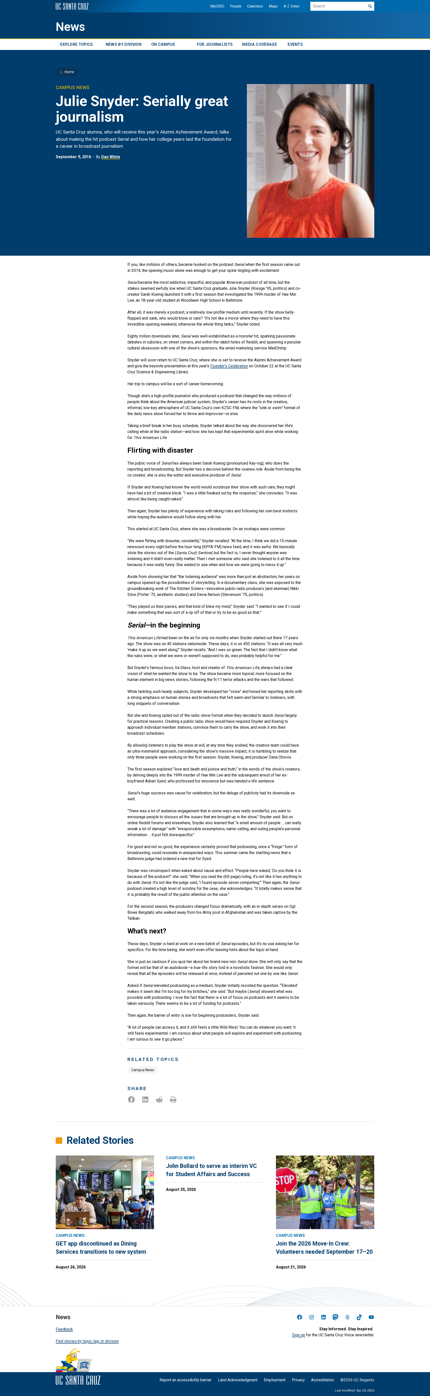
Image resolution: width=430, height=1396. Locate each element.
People (235, 6)
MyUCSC (217, 6)
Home (69, 72)
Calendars (255, 6)
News (70, 27)
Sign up (298, 1335)
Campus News (142, 1070)
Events (295, 44)
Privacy (298, 1380)
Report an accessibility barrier (186, 1380)
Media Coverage (259, 44)
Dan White (110, 156)
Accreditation (322, 1380)
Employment (274, 1380)
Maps (273, 6)
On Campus (163, 44)
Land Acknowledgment (238, 1380)
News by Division (123, 44)
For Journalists (215, 44)
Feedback (64, 1329)
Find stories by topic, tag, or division (87, 1341)
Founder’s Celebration (229, 366)
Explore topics (76, 44)
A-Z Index (291, 6)
